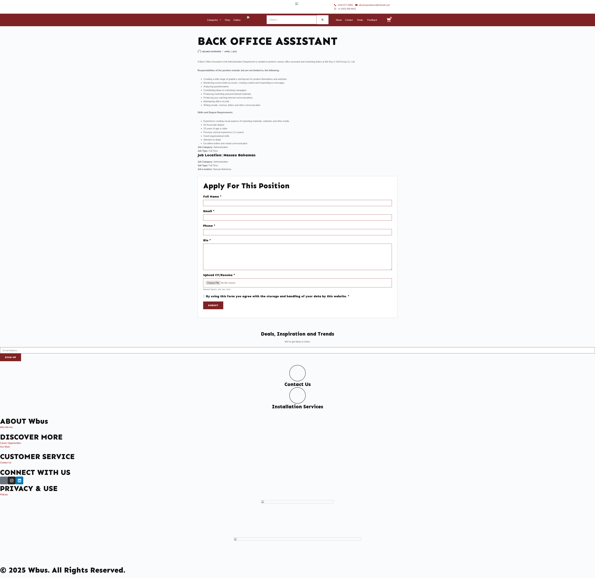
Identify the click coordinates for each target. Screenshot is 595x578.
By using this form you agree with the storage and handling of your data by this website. (277, 296)
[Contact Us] (297, 373)
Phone (209, 226)
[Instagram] (11, 480)
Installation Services (297, 407)
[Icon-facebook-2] (4, 480)
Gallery (237, 20)
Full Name (212, 196)
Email (208, 211)
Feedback (372, 20)
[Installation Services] (297, 395)
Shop (227, 20)
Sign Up (10, 357)
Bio (207, 240)
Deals (360, 20)
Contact (349, 20)
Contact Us (297, 384)
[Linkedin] (19, 480)
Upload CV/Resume (219, 275)
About (339, 20)
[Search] (322, 19)
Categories (212, 20)
